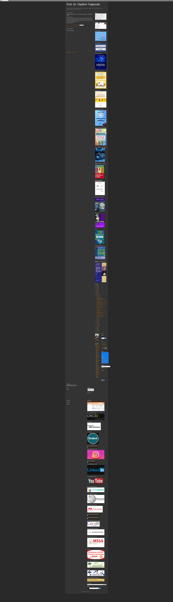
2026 (96, 285)
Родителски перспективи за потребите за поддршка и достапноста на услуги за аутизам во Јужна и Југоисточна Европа (98, 374)
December (98, 294)
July (97, 319)
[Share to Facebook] (82, 25)
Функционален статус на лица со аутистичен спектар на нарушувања (98, 368)
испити (74, 26)
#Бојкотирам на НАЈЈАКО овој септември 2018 (100, 316)
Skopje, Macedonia (103, 344)
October (98, 296)
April (97, 322)
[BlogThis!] (80, 25)
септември (76, 26)
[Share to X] (81, 25)
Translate (104, 368)
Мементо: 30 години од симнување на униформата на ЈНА (101, 303)
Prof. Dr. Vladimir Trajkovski (83, 4)
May (97, 321)
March (97, 323)
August (97, 318)
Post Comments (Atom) (73, 52)
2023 (96, 288)
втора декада (71, 26)
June (97, 320)
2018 (69, 26)
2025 (96, 286)
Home (79, 51)
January (98, 325)
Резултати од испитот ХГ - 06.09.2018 (101, 306)
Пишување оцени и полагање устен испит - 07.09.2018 (101, 305)
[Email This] (79, 25)
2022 (96, 289)
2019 (96, 292)
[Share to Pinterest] (83, 25)
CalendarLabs (76, 398)
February (98, 324)
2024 (96, 287)
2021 (96, 290)
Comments (89, 390)
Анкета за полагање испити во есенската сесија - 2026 (97, 364)
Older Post (91, 51)
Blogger (90, 591)
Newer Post (68, 51)
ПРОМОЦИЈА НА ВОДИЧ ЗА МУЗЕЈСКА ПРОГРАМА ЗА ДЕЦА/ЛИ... (101, 299)
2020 (96, 291)
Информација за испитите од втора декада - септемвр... (101, 312)
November (98, 295)
